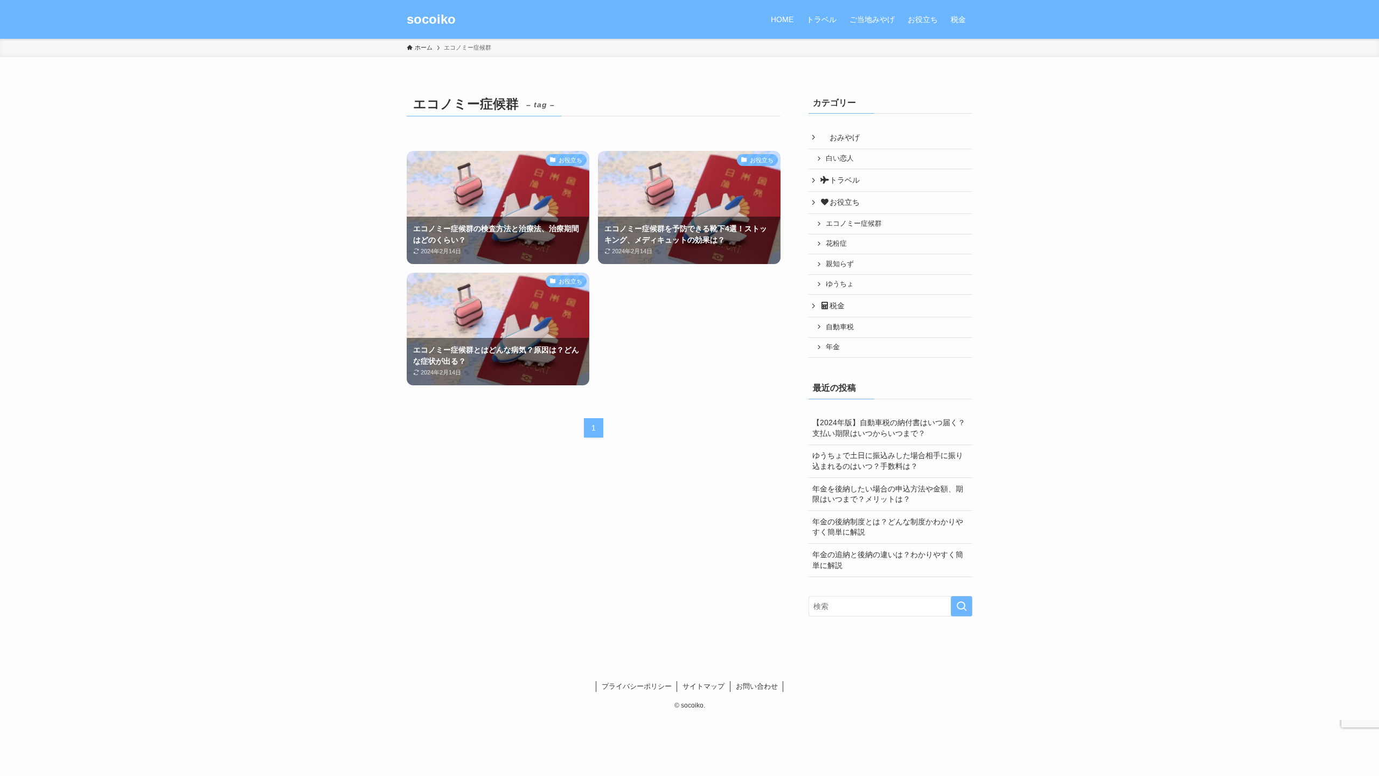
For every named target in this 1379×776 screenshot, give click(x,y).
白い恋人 (840, 158)
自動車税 (840, 327)
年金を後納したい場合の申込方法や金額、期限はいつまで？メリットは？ (887, 494)
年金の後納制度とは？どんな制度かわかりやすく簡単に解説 (887, 527)
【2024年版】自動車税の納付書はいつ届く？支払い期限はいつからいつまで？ (888, 428)
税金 (837, 305)
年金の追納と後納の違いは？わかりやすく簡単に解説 (887, 560)
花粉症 (836, 243)
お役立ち (845, 202)
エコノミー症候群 (854, 223)
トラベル (845, 180)
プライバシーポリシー (637, 686)
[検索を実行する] (961, 606)
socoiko (431, 19)
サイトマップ (703, 686)
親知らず (840, 264)
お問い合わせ (757, 686)
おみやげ (845, 137)
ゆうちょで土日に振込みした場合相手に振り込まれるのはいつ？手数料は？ (887, 460)
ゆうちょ (840, 284)
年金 (833, 347)
